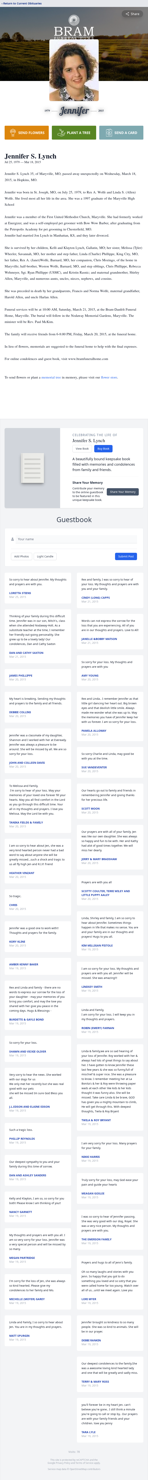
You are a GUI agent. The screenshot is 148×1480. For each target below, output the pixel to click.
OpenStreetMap (78, 1469)
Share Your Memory (122, 492)
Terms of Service (84, 1463)
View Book (82, 448)
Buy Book (103, 448)
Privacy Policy (63, 1463)
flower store (109, 377)
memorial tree (51, 377)
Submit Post (126, 556)
